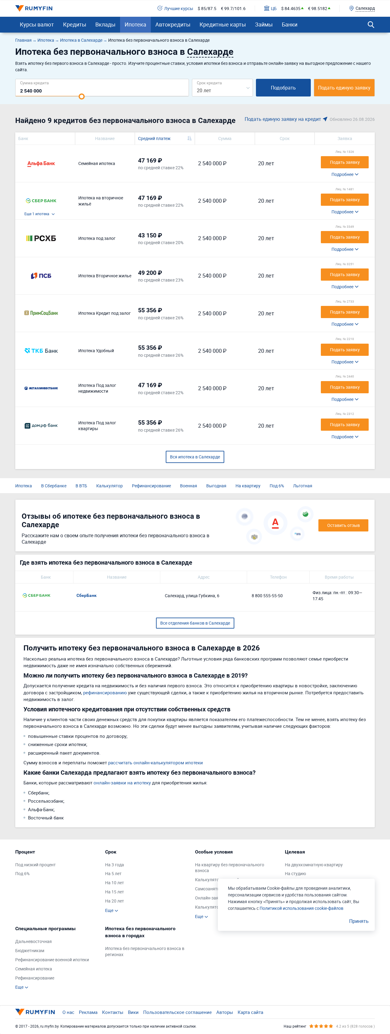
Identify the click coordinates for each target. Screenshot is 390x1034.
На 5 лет (113, 873)
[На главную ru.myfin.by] (35, 1012)
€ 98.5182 (317, 8)
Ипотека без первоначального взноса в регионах (144, 951)
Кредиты (74, 24)
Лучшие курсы (178, 8)
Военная (188, 486)
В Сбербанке (53, 486)
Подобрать (283, 87)
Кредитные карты (223, 24)
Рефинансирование (151, 486)
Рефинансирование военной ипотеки (52, 959)
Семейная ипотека (33, 969)
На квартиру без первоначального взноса (229, 868)
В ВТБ (81, 486)
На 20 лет (114, 901)
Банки (289, 24)
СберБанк (86, 595)
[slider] (82, 96)
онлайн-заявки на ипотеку (122, 783)
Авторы (224, 1012)
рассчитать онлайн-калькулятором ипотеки (155, 762)
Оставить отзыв (343, 525)
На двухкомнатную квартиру (314, 865)
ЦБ (274, 8)
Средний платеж (154, 138)
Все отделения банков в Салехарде (195, 623)
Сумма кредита (34, 82)
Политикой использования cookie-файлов (301, 908)
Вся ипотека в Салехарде (195, 457)
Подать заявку (345, 162)
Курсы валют (37, 24)
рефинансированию (105, 692)
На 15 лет (114, 892)
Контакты (112, 1012)
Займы (264, 24)
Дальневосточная (33, 941)
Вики (133, 1012)
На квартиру (248, 486)
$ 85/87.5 (207, 8)
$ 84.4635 (290, 8)
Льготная (302, 486)
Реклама (88, 1012)
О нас (68, 1012)
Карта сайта (250, 1012)
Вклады (105, 24)
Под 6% (277, 486)
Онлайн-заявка (210, 898)
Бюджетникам (29, 950)
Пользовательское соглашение (177, 1012)
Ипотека (135, 24)
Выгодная (216, 486)
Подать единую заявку (344, 87)
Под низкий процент (35, 865)
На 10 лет (114, 882)
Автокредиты (172, 24)
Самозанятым (209, 889)
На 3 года (114, 865)
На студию (295, 873)
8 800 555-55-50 (267, 595)
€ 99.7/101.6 (233, 8)
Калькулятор (109, 486)
